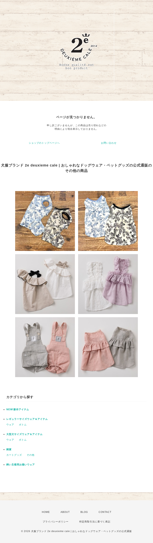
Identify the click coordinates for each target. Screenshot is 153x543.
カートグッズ (14, 455)
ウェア (10, 424)
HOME (46, 512)
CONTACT (105, 512)
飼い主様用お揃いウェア (20, 464)
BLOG (84, 512)
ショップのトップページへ (44, 143)
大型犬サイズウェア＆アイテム (24, 434)
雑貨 (9, 449)
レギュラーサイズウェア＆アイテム (27, 419)
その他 (30, 455)
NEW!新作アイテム (17, 409)
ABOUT (65, 512)
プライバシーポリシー (56, 521)
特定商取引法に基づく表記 (94, 521)
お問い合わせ (109, 143)
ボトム (23, 424)
